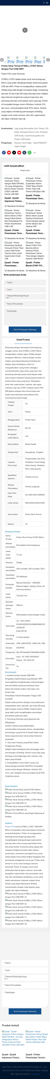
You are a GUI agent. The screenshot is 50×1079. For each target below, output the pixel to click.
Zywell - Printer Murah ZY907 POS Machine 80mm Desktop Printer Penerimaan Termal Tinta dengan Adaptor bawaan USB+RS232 (35, 264)
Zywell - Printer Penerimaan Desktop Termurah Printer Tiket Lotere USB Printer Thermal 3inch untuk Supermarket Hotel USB (14, 264)
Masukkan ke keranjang (17, 206)
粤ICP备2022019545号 (20, 1074)
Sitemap (35, 1074)
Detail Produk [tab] (23, 340)
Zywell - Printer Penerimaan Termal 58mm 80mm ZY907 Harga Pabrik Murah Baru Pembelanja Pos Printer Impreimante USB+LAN (14, 232)
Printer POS (10, 827)
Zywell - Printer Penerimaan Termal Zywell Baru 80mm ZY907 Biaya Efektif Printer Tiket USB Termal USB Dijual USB (35, 197)
